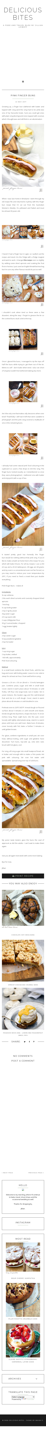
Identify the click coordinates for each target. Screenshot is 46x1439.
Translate (30, 1399)
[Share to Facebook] (29, 1042)
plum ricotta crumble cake (23, 1319)
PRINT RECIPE (24, 876)
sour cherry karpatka (23, 1278)
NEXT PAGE (8, 1173)
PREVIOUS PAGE (35, 1173)
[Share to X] (25, 1042)
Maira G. (40, 1420)
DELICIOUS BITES (23, 13)
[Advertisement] (23, 54)
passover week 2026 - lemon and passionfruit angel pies (23, 1034)
